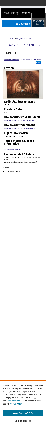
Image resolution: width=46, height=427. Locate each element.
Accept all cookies (23, 412)
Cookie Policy (16, 404)
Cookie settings (13, 401)
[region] (23, 403)
